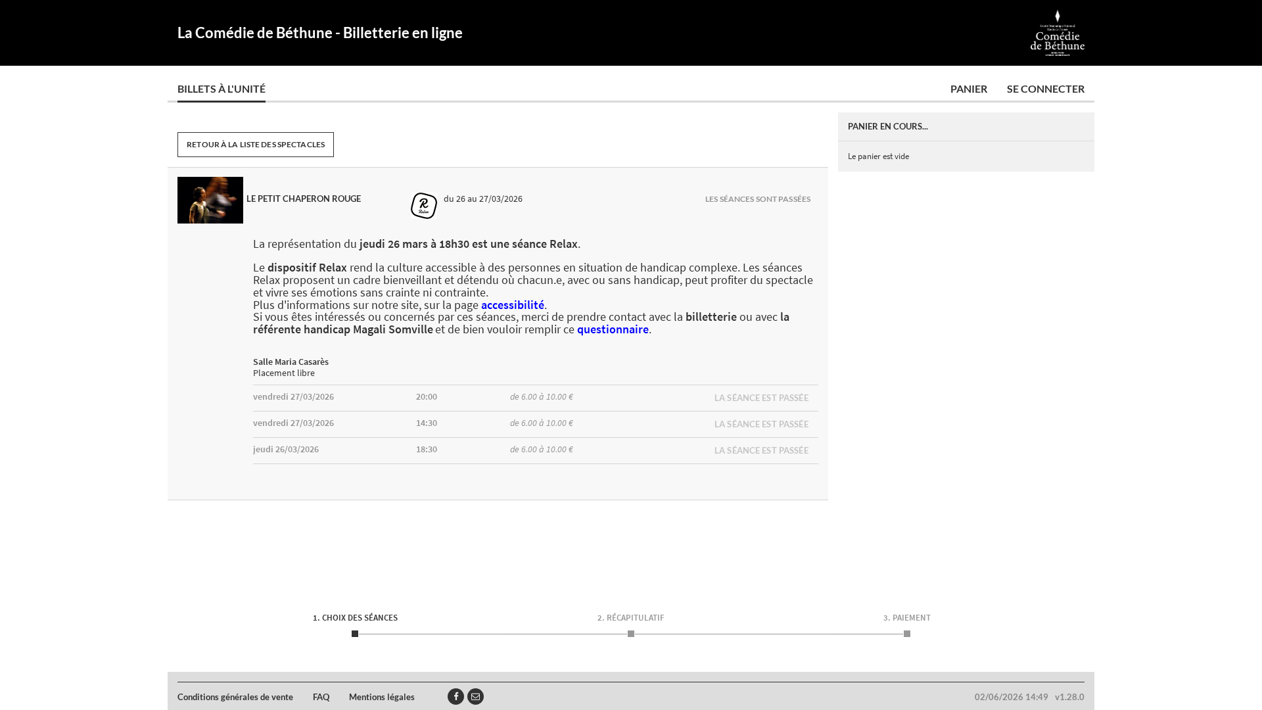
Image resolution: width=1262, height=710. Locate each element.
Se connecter (1046, 88)
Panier (968, 88)
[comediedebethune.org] (1058, 33)
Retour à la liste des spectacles (256, 144)
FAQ (321, 697)
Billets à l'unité (221, 88)
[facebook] (456, 696)
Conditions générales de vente (235, 697)
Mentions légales (382, 697)
